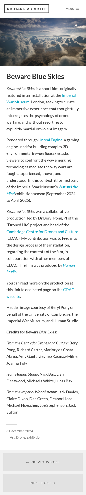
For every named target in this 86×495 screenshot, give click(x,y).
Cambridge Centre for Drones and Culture (42, 231)
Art (12, 437)
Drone (20, 437)
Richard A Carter (27, 9)
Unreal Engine (50, 139)
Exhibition (33, 437)
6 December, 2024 (19, 431)
